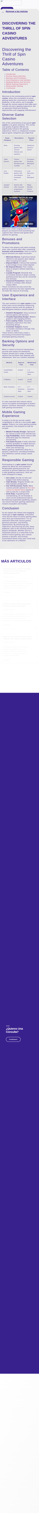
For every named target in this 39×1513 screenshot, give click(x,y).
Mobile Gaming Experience (17, 84)
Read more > (6, 592)
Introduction (11, 74)
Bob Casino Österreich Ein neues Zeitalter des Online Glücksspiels (17, 638)
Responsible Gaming (14, 86)
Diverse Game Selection (16, 76)
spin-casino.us (22, 18)
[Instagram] (2, 1374)
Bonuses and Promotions (16, 78)
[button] (37, 3)
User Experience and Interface (18, 80)
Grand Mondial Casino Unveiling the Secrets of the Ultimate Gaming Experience (17, 571)
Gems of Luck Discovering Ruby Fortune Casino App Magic (17, 605)
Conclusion (10, 88)
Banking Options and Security (18, 82)
